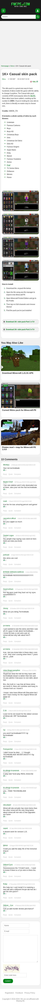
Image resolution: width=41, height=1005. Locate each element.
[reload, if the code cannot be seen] (11, 972)
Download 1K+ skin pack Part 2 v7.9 (20, 329)
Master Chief (8, 482)
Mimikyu (6, 465)
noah (5, 501)
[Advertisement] (20, 42)
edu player (7, 805)
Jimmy (5, 608)
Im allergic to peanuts (11, 770)
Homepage (5, 66)
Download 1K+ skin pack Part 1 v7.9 (20, 322)
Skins (12, 66)
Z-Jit (5, 710)
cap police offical (9, 518)
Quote (11, 474)
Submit (8, 981)
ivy (4, 730)
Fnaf (8, 165)
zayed (5, 828)
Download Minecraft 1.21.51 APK (17, 373)
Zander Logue (8, 535)
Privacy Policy (29, 993)
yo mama (6, 625)
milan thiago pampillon (11, 670)
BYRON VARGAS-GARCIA (13, 572)
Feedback (19, 993)
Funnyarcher (8, 749)
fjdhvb (5, 845)
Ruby (5, 884)
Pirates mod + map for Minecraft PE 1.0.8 (19, 448)
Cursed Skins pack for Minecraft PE (19, 410)
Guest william (8, 589)
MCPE (32, 96)
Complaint (17, 474)
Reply (5, 474)
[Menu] (3, 10)
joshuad (6, 555)
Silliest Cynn (8, 865)
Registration (9, 993)
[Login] (37, 10)
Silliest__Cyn (8, 905)
